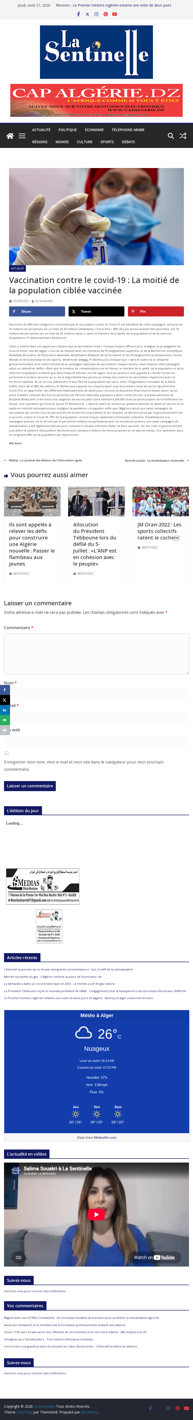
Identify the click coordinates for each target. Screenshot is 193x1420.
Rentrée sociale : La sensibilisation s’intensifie (154, 460)
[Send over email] (5, 720)
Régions (39, 141)
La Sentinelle (44, 301)
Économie (94, 129)
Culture (84, 141)
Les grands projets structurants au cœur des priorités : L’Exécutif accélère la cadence (79, 1346)
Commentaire (18, 627)
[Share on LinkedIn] (5, 710)
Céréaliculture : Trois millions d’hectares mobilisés (59, 1339)
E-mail (11, 705)
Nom (10, 683)
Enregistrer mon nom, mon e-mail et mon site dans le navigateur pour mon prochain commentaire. (84, 765)
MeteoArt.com (105, 1137)
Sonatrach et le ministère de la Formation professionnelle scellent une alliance (72, 1325)
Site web (12, 730)
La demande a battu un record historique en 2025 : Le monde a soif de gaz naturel (59, 984)
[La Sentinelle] (10, 136)
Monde (62, 141)
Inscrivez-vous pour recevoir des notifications (35, 1291)
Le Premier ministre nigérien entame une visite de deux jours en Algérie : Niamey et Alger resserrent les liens (78, 998)
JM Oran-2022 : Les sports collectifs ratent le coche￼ (159, 531)
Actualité (41, 129)
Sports (107, 141)
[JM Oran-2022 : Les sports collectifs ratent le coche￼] (160, 489)
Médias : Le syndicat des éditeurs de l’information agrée (45, 460)
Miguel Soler (12, 1318)
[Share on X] (5, 700)
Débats (128, 141)
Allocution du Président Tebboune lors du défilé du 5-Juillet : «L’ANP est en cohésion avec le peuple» (95, 544)
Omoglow (10, 1339)
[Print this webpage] (5, 730)
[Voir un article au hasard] (183, 136)
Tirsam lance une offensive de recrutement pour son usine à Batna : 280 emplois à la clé (87, 1332)
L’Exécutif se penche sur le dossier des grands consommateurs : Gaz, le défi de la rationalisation (68, 969)
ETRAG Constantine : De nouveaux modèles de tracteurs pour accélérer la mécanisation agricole (94, 1318)
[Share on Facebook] (5, 690)
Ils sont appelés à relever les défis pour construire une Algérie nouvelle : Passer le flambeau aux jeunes (32, 544)
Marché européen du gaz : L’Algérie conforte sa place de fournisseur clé (53, 976)
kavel (7, 1325)
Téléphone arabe (128, 129)
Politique (68, 129)
